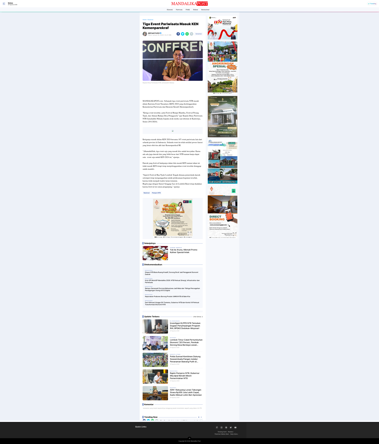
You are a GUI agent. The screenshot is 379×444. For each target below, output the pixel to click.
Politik (188, 9)
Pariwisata (179, 9)
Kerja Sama (234, 434)
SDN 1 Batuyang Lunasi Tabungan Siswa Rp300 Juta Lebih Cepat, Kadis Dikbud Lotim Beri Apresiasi (186, 392)
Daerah (173, 337)
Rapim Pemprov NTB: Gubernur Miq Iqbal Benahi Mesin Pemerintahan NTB (184, 375)
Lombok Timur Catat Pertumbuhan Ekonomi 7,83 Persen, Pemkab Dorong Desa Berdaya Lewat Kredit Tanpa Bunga (186, 342)
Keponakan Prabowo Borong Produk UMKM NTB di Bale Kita (167, 296)
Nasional (147, 193)
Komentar (198, 34)
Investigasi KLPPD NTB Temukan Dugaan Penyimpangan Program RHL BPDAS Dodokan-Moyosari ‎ (185, 325)
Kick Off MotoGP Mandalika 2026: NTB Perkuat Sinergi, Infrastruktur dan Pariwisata (172, 281)
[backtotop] (189, 439)
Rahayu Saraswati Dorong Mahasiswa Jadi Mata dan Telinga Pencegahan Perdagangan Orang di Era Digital (172, 289)
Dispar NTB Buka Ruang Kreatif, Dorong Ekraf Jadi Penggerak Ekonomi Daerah (171, 273)
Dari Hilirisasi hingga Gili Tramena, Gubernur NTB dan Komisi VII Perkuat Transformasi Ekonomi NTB (172, 303)
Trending (373, 3)
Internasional (205, 9)
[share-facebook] (178, 34)
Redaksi (230, 432)
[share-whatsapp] (187, 34)
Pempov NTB (156, 193)
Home (144, 19)
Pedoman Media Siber (222, 434)
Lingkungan (175, 321)
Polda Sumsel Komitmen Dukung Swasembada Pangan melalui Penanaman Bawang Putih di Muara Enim (185, 359)
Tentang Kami (222, 432)
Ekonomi (170, 9)
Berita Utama (176, 354)
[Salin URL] (191, 34)
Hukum (195, 9)
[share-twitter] (182, 34)
